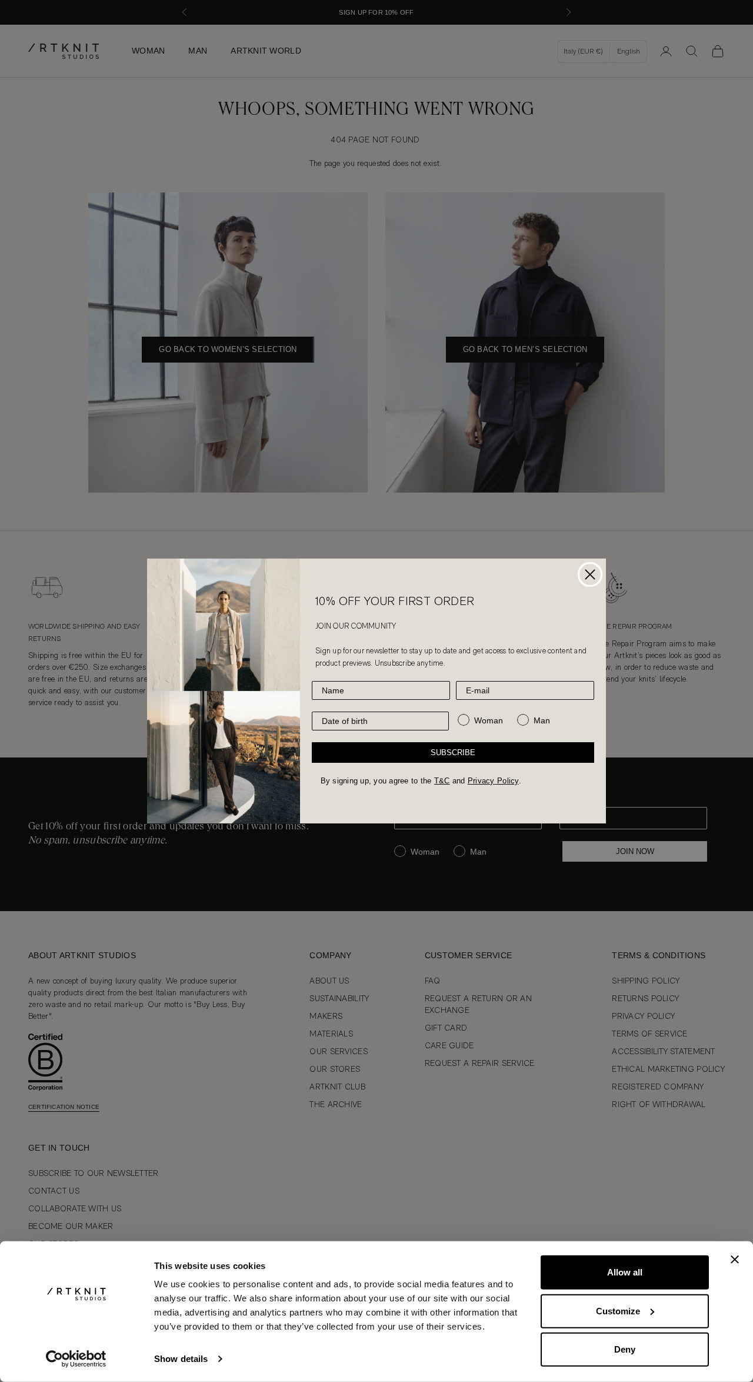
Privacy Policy (493, 780)
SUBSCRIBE (453, 752)
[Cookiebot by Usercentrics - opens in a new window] (76, 1359)
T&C (442, 780)
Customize (618, 1310)
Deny (624, 1349)
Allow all (624, 1272)
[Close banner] (735, 1259)
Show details (181, 1359)
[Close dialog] (590, 574)
